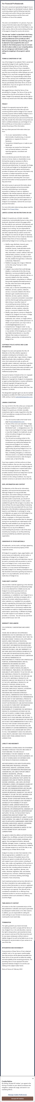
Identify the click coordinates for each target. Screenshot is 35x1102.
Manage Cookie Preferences (17, 1095)
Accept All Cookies (17, 1099)
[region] (17, 1089)
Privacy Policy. (14, 209)
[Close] (33, 1078)
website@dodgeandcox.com (24, 397)
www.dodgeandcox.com (17, 422)
